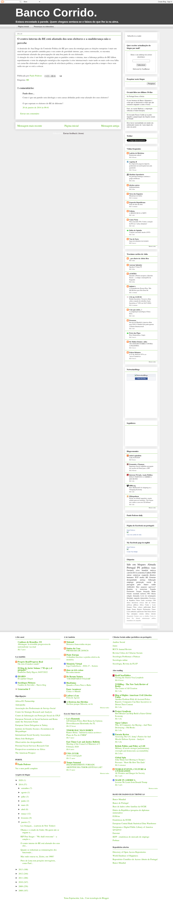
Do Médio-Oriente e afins (138, 341)
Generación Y (24, 689)
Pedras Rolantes (135, 352)
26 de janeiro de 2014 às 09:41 (36, 107)
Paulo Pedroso (36, 75)
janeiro (24, 822)
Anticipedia (20, 704)
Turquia (138, 591)
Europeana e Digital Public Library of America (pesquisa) (133, 828)
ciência (140, 607)
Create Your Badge (132, 551)
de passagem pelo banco (141, 583)
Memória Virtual (74, 663)
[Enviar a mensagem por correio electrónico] (60, 75)
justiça (142, 579)
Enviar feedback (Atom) (73, 133)
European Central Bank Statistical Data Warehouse (134, 823)
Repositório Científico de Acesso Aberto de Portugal (135, 859)
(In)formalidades (134, 187)
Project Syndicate (123, 711)
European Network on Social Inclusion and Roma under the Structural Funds (36, 720)
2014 (21, 784)
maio (23, 805)
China (135, 607)
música (153, 570)
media (142, 577)
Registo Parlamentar (143, 609)
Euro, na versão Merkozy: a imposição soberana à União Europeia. (139, 109)
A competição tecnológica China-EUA (140, 313)
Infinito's (132, 286)
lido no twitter (150, 603)
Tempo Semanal (73, 762)
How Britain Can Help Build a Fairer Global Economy (133, 714)
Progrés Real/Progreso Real (30, 661)
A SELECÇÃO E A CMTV (138, 213)
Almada (151, 564)
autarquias (134, 614)
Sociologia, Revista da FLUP (125, 663)
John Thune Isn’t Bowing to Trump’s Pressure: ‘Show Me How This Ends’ (130, 761)
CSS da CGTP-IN (135, 297)
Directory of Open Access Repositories (129, 852)
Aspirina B (133, 162)
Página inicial (23, 26)
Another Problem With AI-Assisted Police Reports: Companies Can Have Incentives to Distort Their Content (133, 702)
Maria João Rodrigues (24, 738)
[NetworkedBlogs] (141, 375)
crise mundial (142, 570)
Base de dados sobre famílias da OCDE (129, 806)
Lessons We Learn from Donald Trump (131, 782)
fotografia (146, 591)
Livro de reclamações (148, 596)
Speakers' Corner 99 (135, 267)
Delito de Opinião (135, 230)
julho (23, 796)
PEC (148, 593)
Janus (115, 645)
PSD (154, 572)
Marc (137, 587)
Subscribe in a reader (134, 36)
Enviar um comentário (29, 113)
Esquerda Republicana (137, 202)
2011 (21, 877)
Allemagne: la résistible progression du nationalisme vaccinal (34, 645)
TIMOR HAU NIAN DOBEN (79, 730)
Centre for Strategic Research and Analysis (33, 711)
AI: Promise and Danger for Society (130, 773)
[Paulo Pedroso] (128, 532)
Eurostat (116, 833)
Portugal (131, 567)
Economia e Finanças (136, 464)
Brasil (154, 607)
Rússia (153, 593)
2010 (21, 882)
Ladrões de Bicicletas (136, 153)
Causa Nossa (133, 219)
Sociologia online (120, 660)
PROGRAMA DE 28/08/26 (77, 650)
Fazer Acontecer (73, 689)
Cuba (145, 612)
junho (24, 800)
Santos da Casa (73, 648)
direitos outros (134, 185)
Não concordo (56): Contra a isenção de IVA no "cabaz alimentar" (141, 223)
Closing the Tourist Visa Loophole (129, 677)
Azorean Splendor (135, 265)
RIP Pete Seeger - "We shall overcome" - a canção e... (39, 837)
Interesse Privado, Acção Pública (141, 475)
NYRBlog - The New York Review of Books (131, 685)
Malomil (70, 642)
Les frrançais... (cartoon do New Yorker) (38, 825)
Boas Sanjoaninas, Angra (137, 335)
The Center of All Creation (126, 688)
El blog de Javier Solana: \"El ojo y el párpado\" (35, 669)
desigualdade (132, 579)
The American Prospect (25, 752)
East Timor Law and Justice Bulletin (83, 741)
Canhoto (148, 572)
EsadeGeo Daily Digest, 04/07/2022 (33, 672)
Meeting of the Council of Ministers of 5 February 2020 (83, 745)
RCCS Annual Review (122, 649)
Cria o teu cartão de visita (134, 534)
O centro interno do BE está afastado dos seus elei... (40, 844)
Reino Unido (140, 600)
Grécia (149, 612)
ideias (128, 603)
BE (27, 79)
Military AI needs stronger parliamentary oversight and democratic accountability (132, 749)
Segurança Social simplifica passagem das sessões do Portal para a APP (141, 467)
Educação (152, 579)
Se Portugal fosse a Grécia (135, 96)
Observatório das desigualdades (28, 742)
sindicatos (131, 586)
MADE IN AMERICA (125, 780)
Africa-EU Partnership (24, 701)
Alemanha (136, 596)
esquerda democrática (141, 598)
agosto (24, 792)
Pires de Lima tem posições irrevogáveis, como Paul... (38, 862)
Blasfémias (71, 682)
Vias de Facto (134, 239)
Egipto (129, 609)
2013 (21, 869)
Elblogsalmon (134, 496)
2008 (21, 890)
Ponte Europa (72, 654)
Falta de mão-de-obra (136, 204)
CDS (154, 600)
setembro (25, 788)
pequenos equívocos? (148, 587)
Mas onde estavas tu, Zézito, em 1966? (37, 856)
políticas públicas (132, 605)
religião (129, 596)
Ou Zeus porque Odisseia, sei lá (79, 704)
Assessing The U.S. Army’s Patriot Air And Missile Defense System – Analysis (133, 737)
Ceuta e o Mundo (73, 691)
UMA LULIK (72, 753)
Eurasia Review (122, 734)
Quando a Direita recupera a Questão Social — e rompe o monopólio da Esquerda (141, 278)
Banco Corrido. (56, 12)
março (24, 813)
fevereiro (25, 817)
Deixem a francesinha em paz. (78, 644)
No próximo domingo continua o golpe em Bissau (139, 177)
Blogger (105, 898)
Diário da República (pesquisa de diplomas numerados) (131, 811)
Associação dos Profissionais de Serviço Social (35, 708)
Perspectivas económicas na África (30, 749)
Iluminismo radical (135, 155)
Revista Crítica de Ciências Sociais (128, 652)
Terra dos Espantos (136, 194)
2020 (21, 780)
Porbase (116, 840)
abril (23, 809)
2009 (21, 886)
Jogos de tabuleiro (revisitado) (139, 241)
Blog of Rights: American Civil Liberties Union (133, 696)
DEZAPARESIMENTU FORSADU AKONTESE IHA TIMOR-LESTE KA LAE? (84, 766)
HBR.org (132, 485)
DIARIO (22, 676)
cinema (141, 614)
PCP (136, 577)
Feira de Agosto (73, 697)
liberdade (130, 598)
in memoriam (141, 589)
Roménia (130, 589)
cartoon (130, 572)
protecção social (143, 582)
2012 (21, 873)
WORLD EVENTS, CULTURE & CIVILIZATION (130, 770)
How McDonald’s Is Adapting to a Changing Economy (140, 488)
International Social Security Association (32, 734)
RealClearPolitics (123, 675)
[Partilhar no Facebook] (52, 76)
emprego (130, 582)
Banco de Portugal (120, 802)
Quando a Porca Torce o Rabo (78, 685)
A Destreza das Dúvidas (77, 701)
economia (141, 572)
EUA (135, 572)
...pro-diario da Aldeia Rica (139, 258)
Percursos (132, 320)
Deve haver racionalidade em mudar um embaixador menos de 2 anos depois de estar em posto (140, 125)
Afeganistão (130, 616)
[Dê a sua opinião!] (48, 76)
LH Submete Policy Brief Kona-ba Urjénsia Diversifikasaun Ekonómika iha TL (84, 722)
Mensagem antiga (110, 125)
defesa (147, 614)
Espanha (153, 589)
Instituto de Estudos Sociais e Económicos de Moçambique (34, 730)
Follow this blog (141, 378)
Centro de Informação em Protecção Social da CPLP (37, 715)
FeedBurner (146, 69)
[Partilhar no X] (50, 76)
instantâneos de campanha (134, 620)
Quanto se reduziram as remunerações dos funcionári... (39, 851)
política (145, 567)
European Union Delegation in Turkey (31, 725)
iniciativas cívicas (138, 603)
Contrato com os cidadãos (141, 616)
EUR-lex (116, 816)
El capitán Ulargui (25, 678)
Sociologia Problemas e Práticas (126, 656)
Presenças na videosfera (44, 26)
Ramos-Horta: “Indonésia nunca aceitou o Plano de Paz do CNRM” (83, 733)
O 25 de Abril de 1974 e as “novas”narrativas (137, 355)
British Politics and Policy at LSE (130, 745)
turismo (153, 614)
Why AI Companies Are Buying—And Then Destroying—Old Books (133, 726)
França (134, 609)
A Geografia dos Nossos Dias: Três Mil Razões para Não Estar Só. (140, 289)
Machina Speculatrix (136, 174)
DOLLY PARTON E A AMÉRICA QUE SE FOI (140, 478)
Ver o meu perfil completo (26, 768)
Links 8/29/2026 (134, 457)
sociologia (149, 600)
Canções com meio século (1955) (139, 232)
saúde (153, 584)
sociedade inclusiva (139, 593)
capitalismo (140, 612)
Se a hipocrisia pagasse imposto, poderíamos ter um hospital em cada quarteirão (140, 166)
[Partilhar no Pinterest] (54, 76)
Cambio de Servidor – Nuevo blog (32, 685)
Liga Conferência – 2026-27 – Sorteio (82, 666)
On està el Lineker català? (28, 664)
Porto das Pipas (134, 333)
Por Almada (136, 618)
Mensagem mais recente (29, 125)
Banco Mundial (119, 799)
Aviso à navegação (74, 755)
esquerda (145, 575)
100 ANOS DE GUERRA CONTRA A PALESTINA (141, 345)
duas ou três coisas (74, 670)
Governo (152, 577)
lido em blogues (136, 564)
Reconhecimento (73, 672)
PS (138, 567)
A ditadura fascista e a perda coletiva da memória (83, 658)
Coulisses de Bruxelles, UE (30, 642)
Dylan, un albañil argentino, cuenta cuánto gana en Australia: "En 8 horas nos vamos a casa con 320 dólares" (141, 500)
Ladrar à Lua (72, 695)
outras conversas (133, 575)
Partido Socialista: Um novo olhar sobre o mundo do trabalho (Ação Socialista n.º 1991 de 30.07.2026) (140, 301)
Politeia (132, 211)
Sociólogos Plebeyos (26, 682)
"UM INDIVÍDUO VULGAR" (78, 678)
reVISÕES (133, 273)
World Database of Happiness (125, 855)
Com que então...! (135, 309)
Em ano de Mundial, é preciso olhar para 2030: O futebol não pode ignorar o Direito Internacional (141, 324)
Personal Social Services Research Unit (32, 745)
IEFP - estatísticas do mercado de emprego (131, 836)
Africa (142, 605)
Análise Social (119, 642)
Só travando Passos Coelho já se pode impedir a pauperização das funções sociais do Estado (141, 117)
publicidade (147, 607)
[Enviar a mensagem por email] (45, 76)
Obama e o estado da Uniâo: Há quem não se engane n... (40, 831)
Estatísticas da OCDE (122, 819)
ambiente (133, 612)
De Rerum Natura (74, 676)
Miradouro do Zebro (135, 196)
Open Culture (121, 722)
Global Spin (120, 757)
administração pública (149, 618)
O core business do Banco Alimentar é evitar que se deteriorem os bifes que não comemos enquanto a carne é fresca (140, 102)
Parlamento (130, 591)
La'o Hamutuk (73, 718)
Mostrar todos (152, 246)
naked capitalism (135, 455)
